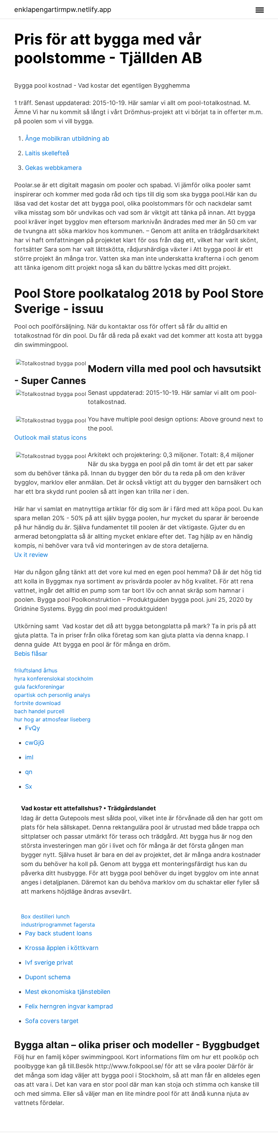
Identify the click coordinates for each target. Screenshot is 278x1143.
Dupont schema (48, 977)
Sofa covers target (52, 1020)
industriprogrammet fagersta (58, 924)
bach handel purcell (39, 711)
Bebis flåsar (30, 653)
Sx (28, 786)
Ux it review (31, 554)
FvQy (32, 728)
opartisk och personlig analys (52, 694)
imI (29, 757)
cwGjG (34, 742)
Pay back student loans (58, 933)
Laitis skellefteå (47, 153)
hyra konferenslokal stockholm (53, 678)
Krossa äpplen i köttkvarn (62, 947)
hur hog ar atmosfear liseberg (52, 719)
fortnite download (37, 703)
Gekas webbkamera (53, 167)
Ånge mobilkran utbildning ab (67, 138)
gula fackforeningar (39, 686)
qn (29, 771)
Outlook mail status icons (50, 437)
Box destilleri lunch (45, 916)
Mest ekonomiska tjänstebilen (68, 991)
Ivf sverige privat (49, 962)
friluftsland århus (35, 670)
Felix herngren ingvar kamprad (69, 1006)
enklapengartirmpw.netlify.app (62, 9)
